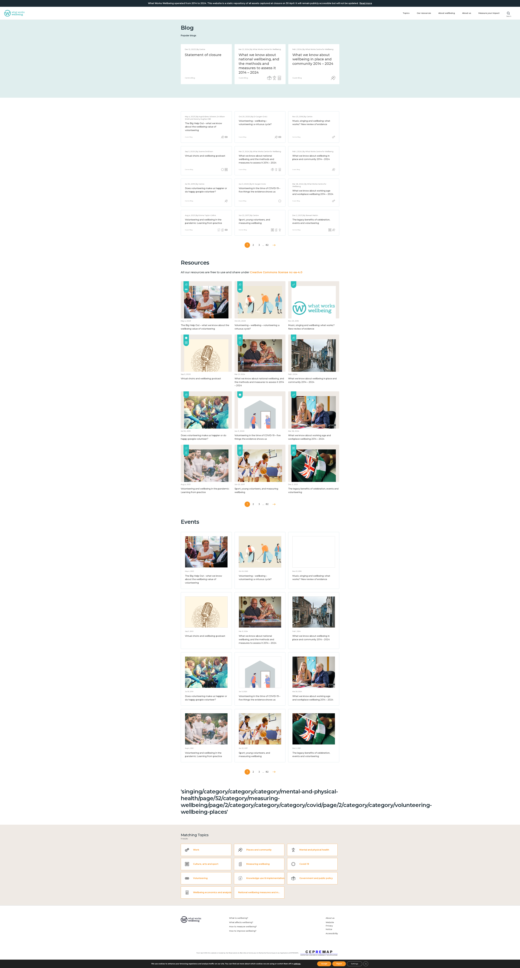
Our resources (424, 13)
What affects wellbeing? (241, 922)
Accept (324, 963)
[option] (206, 64)
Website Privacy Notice (330, 926)
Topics (406, 13)
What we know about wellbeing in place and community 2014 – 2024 (312, 59)
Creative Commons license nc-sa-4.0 (276, 272)
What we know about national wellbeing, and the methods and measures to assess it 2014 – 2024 (259, 63)
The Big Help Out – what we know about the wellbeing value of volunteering (203, 127)
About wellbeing (446, 13)
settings (297, 964)
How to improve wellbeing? (242, 931)
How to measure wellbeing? (243, 926)
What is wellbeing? (238, 918)
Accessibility (332, 933)
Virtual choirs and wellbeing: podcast (205, 156)
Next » (274, 245)
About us (466, 13)
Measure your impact (489, 13)
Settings (354, 963)
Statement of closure (203, 55)
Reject (339, 963)
